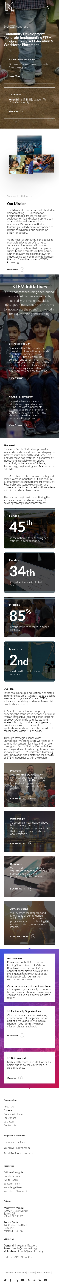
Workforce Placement (15, 1191)
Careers (8, 1110)
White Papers (11, 1180)
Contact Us (10, 1125)
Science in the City (14, 1142)
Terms (39, 1272)
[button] (53, 7)
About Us (9, 1106)
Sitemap (31, 1272)
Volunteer (9, 1121)
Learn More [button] (14, 76)
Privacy (47, 1272)
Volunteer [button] (14, 111)
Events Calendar (12, 1176)
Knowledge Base (13, 1187)
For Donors (10, 1118)
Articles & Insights (13, 1172)
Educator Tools (12, 1183)
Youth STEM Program (17, 1147)
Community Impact (14, 1114)
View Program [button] (16, 377)
